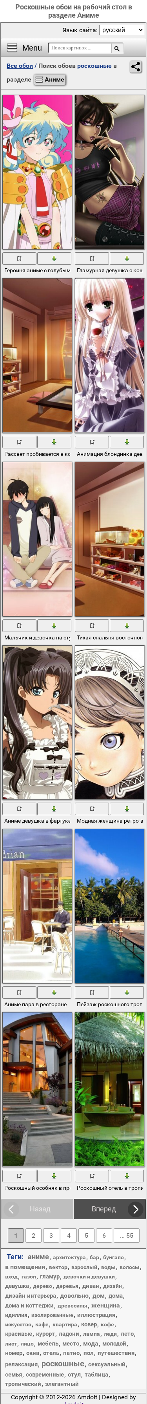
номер (13, 1353)
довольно (74, 1295)
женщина (105, 1305)
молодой (114, 1343)
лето (127, 1333)
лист (11, 1343)
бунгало (113, 1257)
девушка (17, 1285)
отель (51, 1353)
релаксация (21, 1364)
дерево (42, 1286)
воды (108, 1267)
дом (99, 1295)
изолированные (52, 1315)
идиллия (16, 1315)
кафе (42, 1324)
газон (29, 1276)
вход (11, 1276)
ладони (69, 1333)
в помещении (25, 1267)
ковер (89, 1324)
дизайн (112, 1286)
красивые (18, 1333)
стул (74, 1374)
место (70, 1343)
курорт (45, 1333)
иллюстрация (96, 1314)
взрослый (84, 1267)
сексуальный (106, 1364)
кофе (107, 1324)
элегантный (62, 1384)
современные (45, 1374)
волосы (130, 1267)
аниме (38, 1257)
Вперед (104, 1209)
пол (88, 1353)
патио (71, 1353)
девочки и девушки (89, 1276)
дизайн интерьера (30, 1295)
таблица (96, 1374)
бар (94, 1257)
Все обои (20, 65)
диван (90, 1285)
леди (110, 1334)
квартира (65, 1324)
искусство (18, 1324)
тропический (23, 1384)
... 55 (126, 1235)
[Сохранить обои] (54, 258)
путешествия (116, 1353)
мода (90, 1343)
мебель (48, 1343)
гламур (50, 1276)
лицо (27, 1343)
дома (116, 1295)
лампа (91, 1334)
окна (32, 1353)
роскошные (63, 1363)
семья (13, 1374)
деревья (67, 1286)
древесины (72, 1305)
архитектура (69, 1257)
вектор (58, 1267)
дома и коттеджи (29, 1305)
